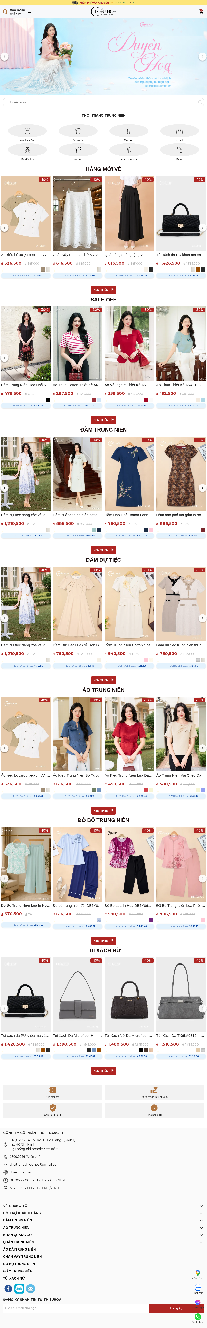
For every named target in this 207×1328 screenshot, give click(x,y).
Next (202, 57)
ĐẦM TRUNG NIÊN (17, 1220)
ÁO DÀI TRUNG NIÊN (19, 1249)
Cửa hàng (197, 1278)
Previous (4, 57)
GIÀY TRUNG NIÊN (17, 1271)
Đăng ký (176, 1308)
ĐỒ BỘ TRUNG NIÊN (19, 1264)
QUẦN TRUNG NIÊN (18, 1242)
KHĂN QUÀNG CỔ (17, 1235)
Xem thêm (51, 1149)
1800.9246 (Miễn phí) (25, 1156)
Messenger (198, 1307)
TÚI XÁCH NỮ (14, 1278)
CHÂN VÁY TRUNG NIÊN (22, 1256)
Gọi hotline (198, 1322)
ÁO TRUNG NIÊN (16, 1227)
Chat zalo (198, 1293)
